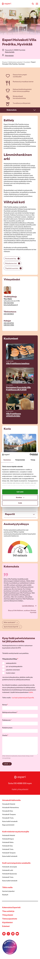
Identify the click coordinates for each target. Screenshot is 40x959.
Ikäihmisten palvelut (15, 62)
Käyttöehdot (7, 923)
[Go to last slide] (5, 445)
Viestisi (5, 735)
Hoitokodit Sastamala (9, 874)
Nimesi (5, 705)
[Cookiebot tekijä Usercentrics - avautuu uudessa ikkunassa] (30, 454)
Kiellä (20, 503)
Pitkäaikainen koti (11, 263)
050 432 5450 (9, 303)
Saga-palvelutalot (8, 825)
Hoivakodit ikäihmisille (11, 800)
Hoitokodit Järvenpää (9, 867)
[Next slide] (34, 445)
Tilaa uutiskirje (8, 911)
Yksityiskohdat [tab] (20, 460)
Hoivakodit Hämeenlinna (10, 807)
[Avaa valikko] (37, 4)
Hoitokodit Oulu (7, 846)
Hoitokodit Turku (7, 849)
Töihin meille (7, 888)
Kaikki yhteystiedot (20, 790)
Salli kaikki (20, 492)
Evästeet (6, 926)
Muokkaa (19, 497)
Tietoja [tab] (33, 460)
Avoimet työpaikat (8, 891)
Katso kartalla (9, 52)
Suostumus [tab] (7, 460)
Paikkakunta (6, 720)
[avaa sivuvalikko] (34, 110)
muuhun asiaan (10, 673)
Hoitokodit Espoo (8, 839)
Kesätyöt (5, 895)
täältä (31, 692)
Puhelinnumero (7, 728)
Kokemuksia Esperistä (11, 908)
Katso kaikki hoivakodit (9, 821)
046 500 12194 (9, 325)
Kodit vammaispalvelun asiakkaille (16, 863)
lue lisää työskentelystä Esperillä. (23, 698)
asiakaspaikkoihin (11, 663)
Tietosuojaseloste (9, 919)
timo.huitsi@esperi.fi (11, 305)
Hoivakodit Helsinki (8, 804)
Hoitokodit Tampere (9, 853)
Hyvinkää (27, 62)
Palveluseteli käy (10, 258)
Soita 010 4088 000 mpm (20, 783)
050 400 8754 (9, 323)
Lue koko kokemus (28, 606)
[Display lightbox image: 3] (20, 445)
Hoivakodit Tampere (9, 814)
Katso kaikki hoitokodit (9, 856)
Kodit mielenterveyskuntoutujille (15, 832)
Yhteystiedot (9, 55)
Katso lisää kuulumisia (20, 421)
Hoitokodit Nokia (7, 842)
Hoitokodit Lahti (7, 870)
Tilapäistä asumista (11, 268)
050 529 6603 (9, 314)
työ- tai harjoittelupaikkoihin (14, 666)
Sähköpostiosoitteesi (9, 712)
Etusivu (4, 62)
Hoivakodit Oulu (7, 811)
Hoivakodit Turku (8, 818)
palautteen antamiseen (13, 670)
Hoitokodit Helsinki (8, 835)
